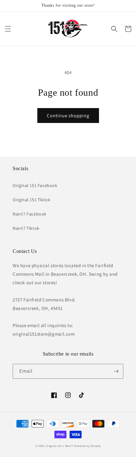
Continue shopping (68, 116)
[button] (8, 29)
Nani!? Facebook (29, 214)
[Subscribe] (116, 371)
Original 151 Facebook (35, 185)
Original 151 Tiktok (31, 200)
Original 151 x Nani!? (59, 445)
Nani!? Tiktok (26, 228)
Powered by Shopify (87, 445)
